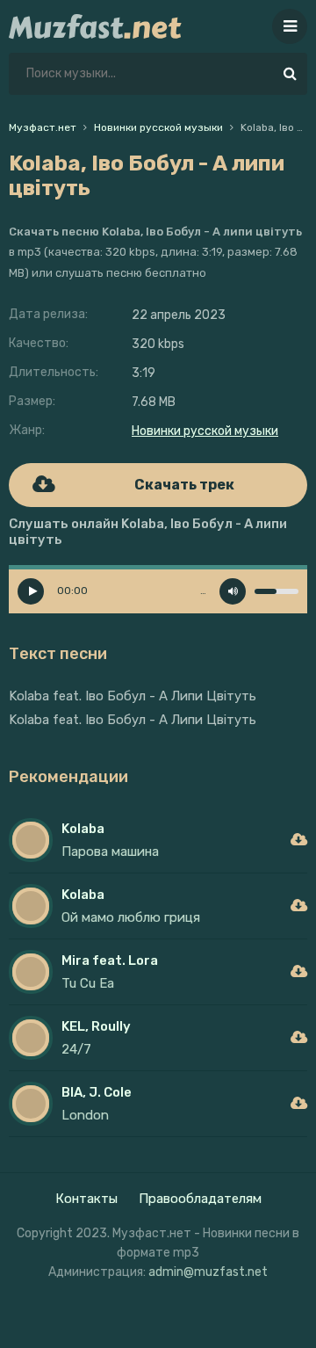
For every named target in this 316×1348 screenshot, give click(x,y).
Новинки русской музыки (205, 431)
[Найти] (289, 74)
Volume (232, 591)
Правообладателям (200, 1199)
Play (31, 591)
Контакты (86, 1199)
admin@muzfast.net (208, 1272)
